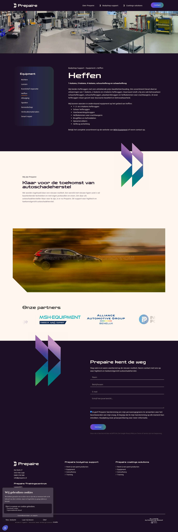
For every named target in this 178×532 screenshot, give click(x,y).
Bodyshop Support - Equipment (81, 68)
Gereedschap (27, 107)
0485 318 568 (19, 475)
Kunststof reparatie (29, 89)
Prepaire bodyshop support (81, 462)
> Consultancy (70, 472)
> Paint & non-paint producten (76, 467)
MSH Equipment (120, 130)
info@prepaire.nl (20, 478)
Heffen (24, 93)
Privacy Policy (130, 433)
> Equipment (70, 469)
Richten (24, 79)
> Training (69, 475)
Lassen (24, 84)
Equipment (27, 73)
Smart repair (26, 116)
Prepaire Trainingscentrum (30, 483)
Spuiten (24, 102)
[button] (108, 5)
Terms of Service (142, 433)
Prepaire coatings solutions (132, 462)
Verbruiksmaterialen (30, 112)
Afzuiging (25, 98)
